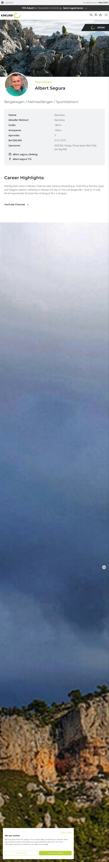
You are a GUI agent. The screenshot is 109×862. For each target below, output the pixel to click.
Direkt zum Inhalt (54, 1)
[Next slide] (104, 567)
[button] (7, 2)
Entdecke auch (95, 2)
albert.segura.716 (22, 159)
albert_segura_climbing (25, 154)
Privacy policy (66, 832)
